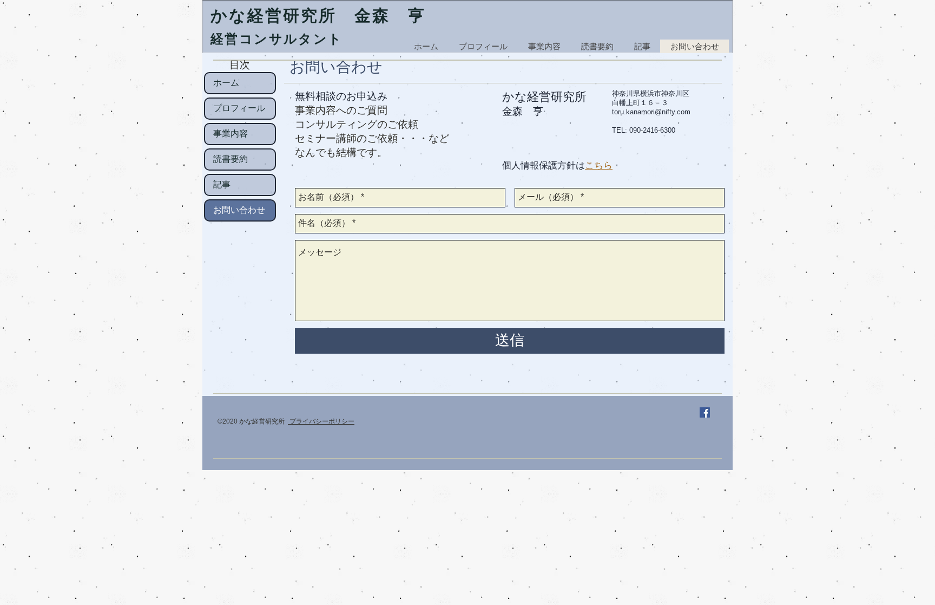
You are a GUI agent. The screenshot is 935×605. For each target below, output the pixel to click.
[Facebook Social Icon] (705, 412)
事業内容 (230, 134)
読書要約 (230, 159)
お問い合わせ (239, 210)
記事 (222, 185)
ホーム (226, 83)
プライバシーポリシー (321, 421)
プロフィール (239, 108)
